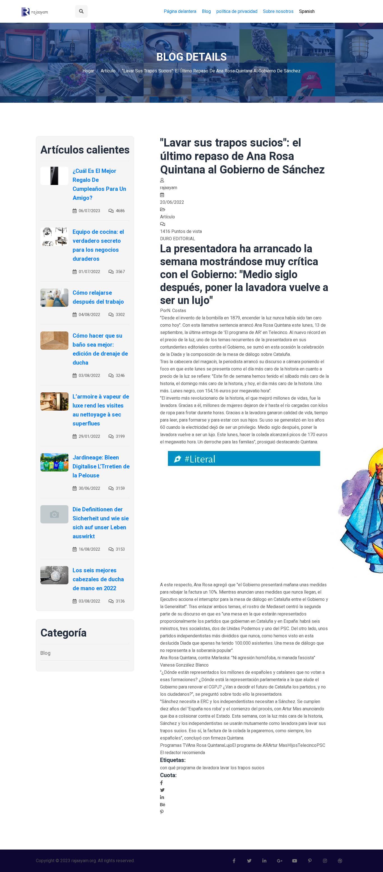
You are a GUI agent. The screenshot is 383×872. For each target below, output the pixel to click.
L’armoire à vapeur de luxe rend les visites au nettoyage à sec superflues (101, 410)
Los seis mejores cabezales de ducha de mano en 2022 (98, 579)
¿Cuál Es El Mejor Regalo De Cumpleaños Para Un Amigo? (99, 184)
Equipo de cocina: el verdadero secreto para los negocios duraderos (98, 245)
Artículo (108, 71)
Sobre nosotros (278, 11)
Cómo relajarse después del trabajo (98, 297)
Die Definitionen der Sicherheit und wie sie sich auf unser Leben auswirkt (101, 523)
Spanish (307, 11)
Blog (206, 11)
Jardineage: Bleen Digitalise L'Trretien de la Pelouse (101, 467)
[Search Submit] (81, 11)
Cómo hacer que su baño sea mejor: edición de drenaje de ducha (100, 349)
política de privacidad (236, 11)
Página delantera (180, 11)
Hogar (88, 71)
